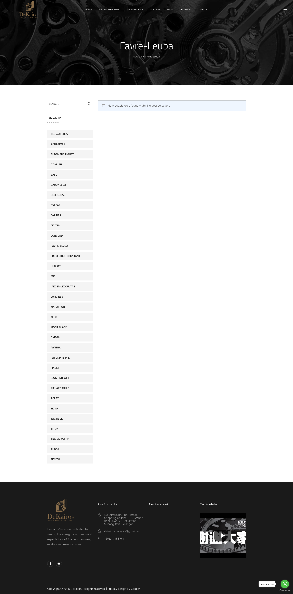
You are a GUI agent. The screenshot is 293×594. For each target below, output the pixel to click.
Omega (55, 337)
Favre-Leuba (59, 246)
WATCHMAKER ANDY (109, 9)
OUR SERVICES (133, 9)
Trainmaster (60, 439)
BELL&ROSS (58, 195)
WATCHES (155, 9)
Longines (57, 297)
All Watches (59, 134)
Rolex (55, 398)
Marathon (58, 307)
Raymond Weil (60, 378)
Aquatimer (58, 144)
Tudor (55, 449)
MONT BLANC (59, 327)
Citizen (55, 225)
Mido (54, 317)
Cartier (56, 215)
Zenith (55, 459)
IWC (53, 276)
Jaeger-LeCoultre (63, 286)
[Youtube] (59, 564)
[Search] (89, 104)
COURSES (185, 9)
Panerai (56, 347)
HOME (88, 9)
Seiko (54, 408)
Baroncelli (58, 185)
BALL (54, 175)
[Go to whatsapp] (285, 584)
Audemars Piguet (62, 154)
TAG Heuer (57, 419)
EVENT (170, 9)
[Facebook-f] (50, 564)
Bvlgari (56, 205)
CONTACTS (202, 9)
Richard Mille (60, 388)
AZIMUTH (56, 164)
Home (136, 56)
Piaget (55, 368)
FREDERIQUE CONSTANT (65, 256)
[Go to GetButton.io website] (284, 590)
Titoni (55, 429)
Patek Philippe (60, 358)
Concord (57, 236)
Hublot (56, 266)
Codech (136, 588)
